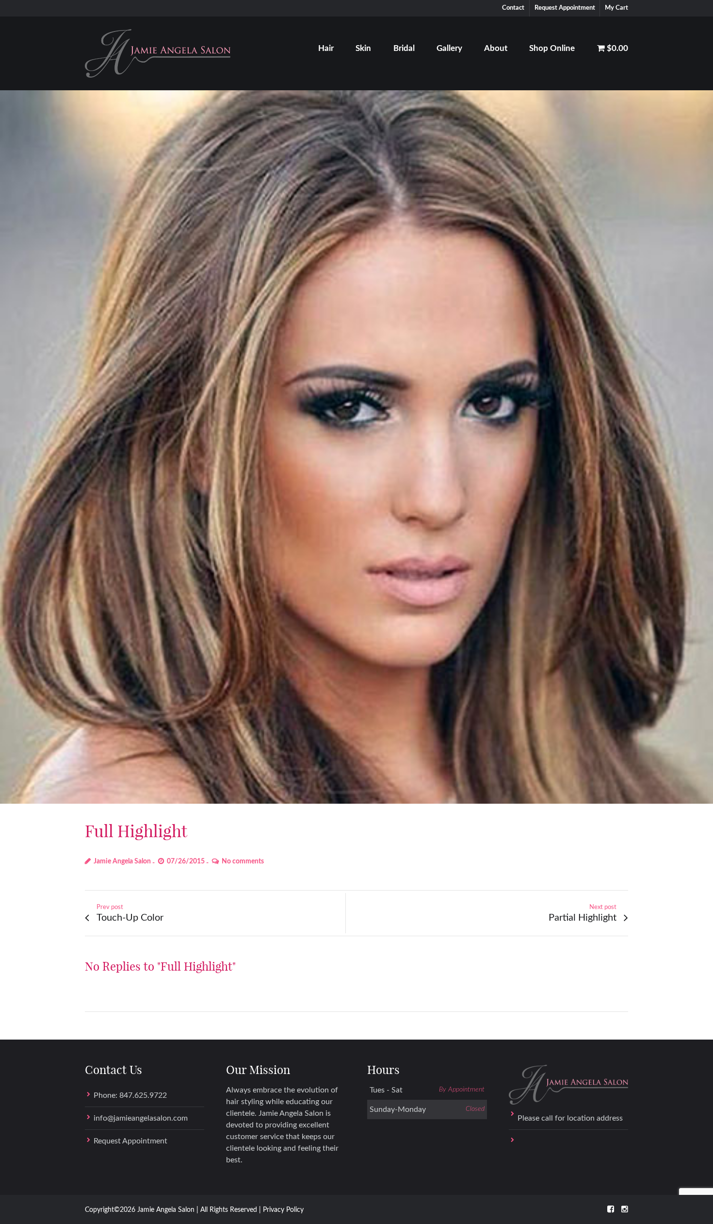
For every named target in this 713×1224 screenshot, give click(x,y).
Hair (326, 48)
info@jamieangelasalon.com (141, 1118)
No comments (243, 861)
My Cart (616, 8)
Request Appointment (565, 8)
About (495, 48)
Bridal (404, 48)
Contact (513, 8)
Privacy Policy (283, 1210)
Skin (363, 48)
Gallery (449, 48)
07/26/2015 (186, 861)
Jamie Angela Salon (122, 861)
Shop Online (552, 48)
